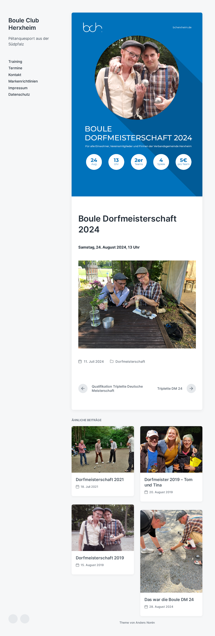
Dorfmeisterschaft (130, 361)
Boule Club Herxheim (23, 24)
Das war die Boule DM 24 (169, 599)
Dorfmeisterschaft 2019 (100, 557)
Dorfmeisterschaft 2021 (100, 479)
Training (15, 61)
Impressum (18, 88)
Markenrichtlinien (23, 81)
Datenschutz (19, 94)
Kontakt (14, 75)
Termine (15, 68)
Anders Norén (145, 622)
